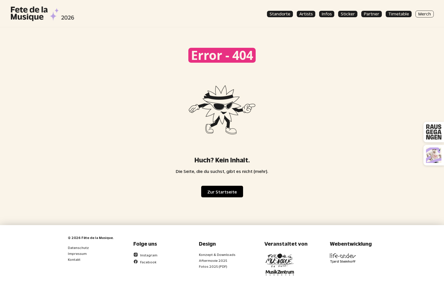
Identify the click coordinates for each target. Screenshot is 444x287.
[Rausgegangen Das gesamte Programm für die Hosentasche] (433, 132)
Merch (424, 13)
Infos (327, 13)
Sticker (348, 13)
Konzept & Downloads (217, 254)
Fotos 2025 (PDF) (213, 266)
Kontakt (74, 259)
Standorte (280, 13)
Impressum (77, 253)
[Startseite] (42, 13)
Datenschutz (78, 247)
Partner (371, 13)
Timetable (398, 13)
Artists (306, 13)
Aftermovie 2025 (213, 260)
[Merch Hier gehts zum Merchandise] (433, 155)
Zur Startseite (222, 191)
